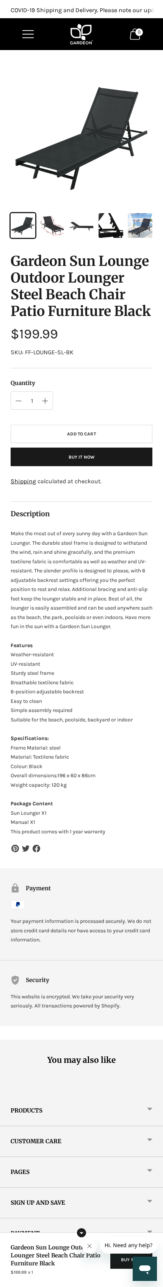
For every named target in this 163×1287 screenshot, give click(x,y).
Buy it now (81, 457)
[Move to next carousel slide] (152, 1089)
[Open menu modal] (28, 34)
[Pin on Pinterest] (15, 848)
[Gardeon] (81, 34)
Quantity (23, 383)
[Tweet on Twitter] (25, 848)
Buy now (131, 1259)
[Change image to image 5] (140, 225)
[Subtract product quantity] (45, 401)
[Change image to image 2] (52, 225)
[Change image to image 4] (111, 225)
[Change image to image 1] (23, 225)
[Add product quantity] (18, 401)
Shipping (23, 481)
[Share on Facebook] (36, 848)
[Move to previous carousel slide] (11, 1089)
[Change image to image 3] (81, 225)
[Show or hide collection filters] (81, 1233)
